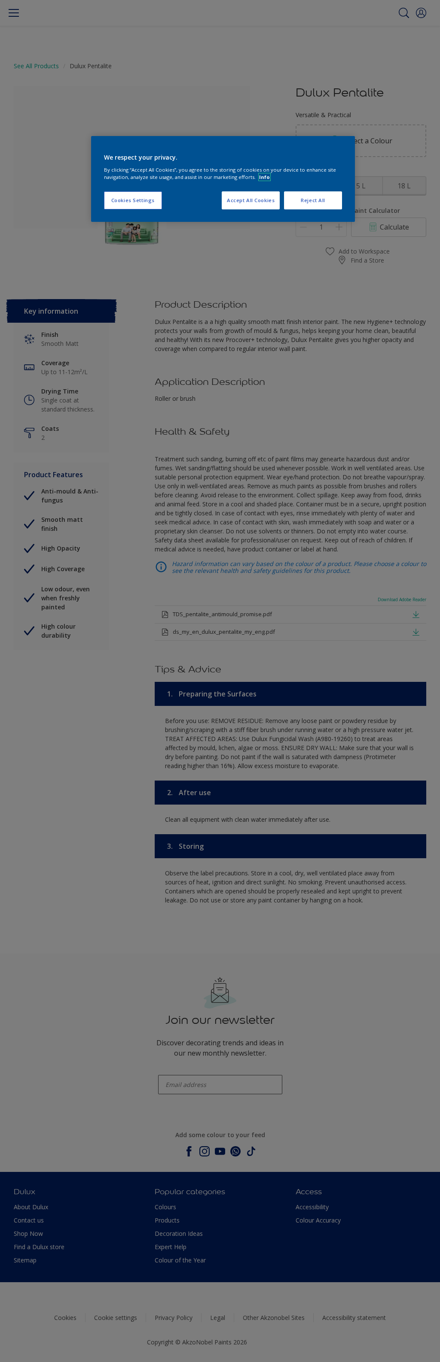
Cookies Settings (133, 200)
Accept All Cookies (251, 200)
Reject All (313, 200)
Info (264, 177)
